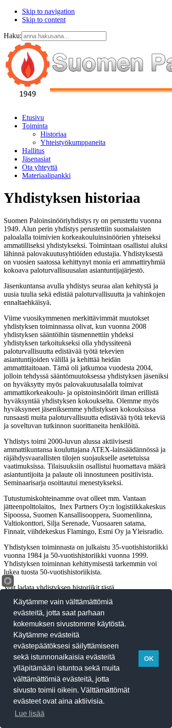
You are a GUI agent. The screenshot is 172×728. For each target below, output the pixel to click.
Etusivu (33, 117)
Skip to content (44, 19)
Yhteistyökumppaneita (72, 142)
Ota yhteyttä (39, 167)
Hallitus (33, 151)
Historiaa (53, 134)
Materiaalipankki (46, 175)
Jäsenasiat (36, 159)
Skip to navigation (48, 11)
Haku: (13, 36)
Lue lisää (29, 713)
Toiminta (35, 126)
